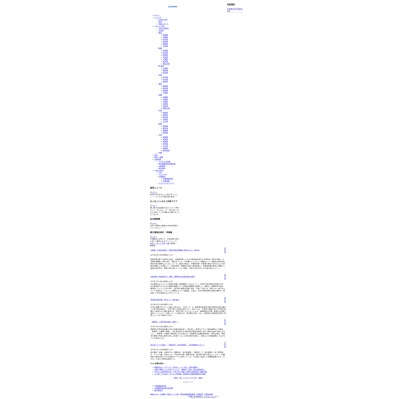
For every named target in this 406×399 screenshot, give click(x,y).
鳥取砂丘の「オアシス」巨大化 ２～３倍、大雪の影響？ (176, 367)
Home (152, 243)
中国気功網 (208, 394)
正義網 (163, 394)
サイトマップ (214, 396)
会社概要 (190, 396)
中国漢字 (199, 394)
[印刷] (225, 252)
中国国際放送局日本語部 (163, 388)
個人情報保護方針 (198, 396)
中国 (167, 243)
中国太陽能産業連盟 (187, 394)
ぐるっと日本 (160, 243)
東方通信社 (158, 390)
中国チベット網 (172, 394)
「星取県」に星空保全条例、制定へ (164, 322)
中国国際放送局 (160, 386)
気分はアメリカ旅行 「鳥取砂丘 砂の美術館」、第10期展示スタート (177, 345)
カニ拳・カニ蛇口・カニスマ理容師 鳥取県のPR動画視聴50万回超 (180, 374)
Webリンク (154, 394)
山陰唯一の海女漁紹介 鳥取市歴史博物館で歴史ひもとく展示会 (175, 250)
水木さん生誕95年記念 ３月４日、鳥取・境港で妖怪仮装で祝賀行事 (180, 372)
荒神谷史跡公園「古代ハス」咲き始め (164, 300)
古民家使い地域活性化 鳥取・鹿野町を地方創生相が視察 (172, 277)
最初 (176, 378)
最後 (200, 378)
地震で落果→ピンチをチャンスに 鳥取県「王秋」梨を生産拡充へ (179, 369)
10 (194, 378)
